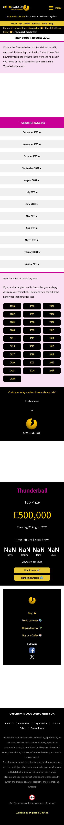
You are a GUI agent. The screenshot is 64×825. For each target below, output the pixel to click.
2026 (12, 378)
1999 (12, 306)
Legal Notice (41, 723)
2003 (32, 314)
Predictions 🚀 (32, 570)
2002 (12, 314)
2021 (32, 362)
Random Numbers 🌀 (32, 577)
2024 (32, 370)
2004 (51, 314)
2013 (51, 338)
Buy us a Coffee (30, 635)
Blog (51, 23)
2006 (32, 322)
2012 (32, 338)
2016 (51, 346)
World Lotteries (30, 620)
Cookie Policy (37, 728)
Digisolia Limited (38, 812)
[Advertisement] (32, 95)
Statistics (36, 23)
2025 (51, 370)
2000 (32, 306)
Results (14, 23)
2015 (32, 346)
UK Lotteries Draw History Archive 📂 (27, 28)
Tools (44, 23)
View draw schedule (32, 561)
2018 (32, 354)
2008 (12, 330)
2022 (51, 362)
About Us (9, 723)
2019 (51, 354)
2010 (51, 330)
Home (6, 28)
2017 (12, 354)
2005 (12, 322)
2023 (12, 370)
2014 (12, 346)
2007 (51, 322)
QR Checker (24, 23)
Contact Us (24, 723)
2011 (12, 338)
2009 (32, 330)
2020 (12, 362)
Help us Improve (30, 627)
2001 (51, 306)
